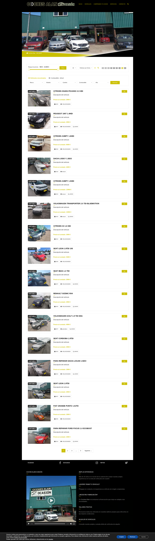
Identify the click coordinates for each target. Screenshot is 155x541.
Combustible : (57, 78)
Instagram (66, 462)
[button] (51, 500)
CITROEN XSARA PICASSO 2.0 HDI (68, 91)
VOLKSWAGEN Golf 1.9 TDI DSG (68, 316)
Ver (124, 91)
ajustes (51, 539)
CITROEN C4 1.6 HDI (62, 226)
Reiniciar (115, 82)
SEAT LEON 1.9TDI (61, 383)
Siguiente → (88, 450)
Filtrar (63, 68)
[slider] (50, 523)
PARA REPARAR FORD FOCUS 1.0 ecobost (72, 428)
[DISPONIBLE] (39, 98)
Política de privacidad (20, 537)
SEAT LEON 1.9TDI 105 (63, 248)
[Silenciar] (71, 524)
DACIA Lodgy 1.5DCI (62, 159)
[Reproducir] (29, 524)
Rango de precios (33, 67)
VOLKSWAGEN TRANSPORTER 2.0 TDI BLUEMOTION (76, 204)
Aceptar (121, 537)
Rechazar (132, 537)
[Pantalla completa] (74, 524)
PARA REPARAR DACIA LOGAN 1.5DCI (69, 361)
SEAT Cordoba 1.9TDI (63, 338)
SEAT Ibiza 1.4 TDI (61, 271)
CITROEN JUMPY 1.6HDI (63, 136)
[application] (51, 501)
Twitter (102, 462)
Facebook (31, 462)
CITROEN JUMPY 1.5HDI (63, 181)
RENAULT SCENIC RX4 (63, 293)
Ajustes (143, 537)
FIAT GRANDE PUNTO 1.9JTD (65, 406)
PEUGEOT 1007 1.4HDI (63, 114)
